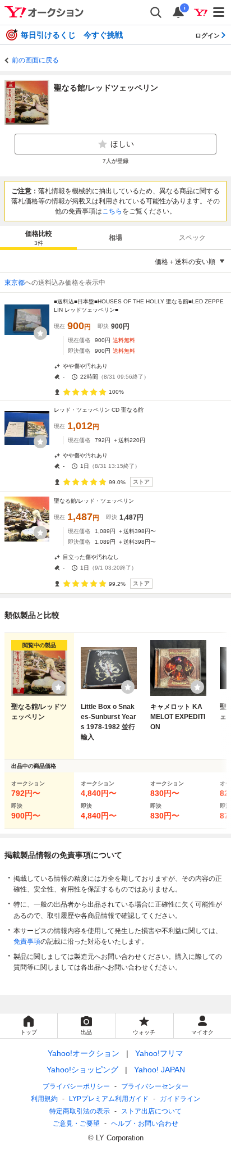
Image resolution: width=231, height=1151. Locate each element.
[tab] (38, 237)
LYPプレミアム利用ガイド (109, 1099)
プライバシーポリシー (76, 1086)
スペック (192, 238)
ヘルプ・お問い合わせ (144, 1123)
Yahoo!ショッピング (82, 1069)
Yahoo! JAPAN (159, 1069)
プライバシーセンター (154, 1086)
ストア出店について (151, 1111)
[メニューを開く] (219, 12)
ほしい (122, 143)
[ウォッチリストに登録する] (58, 687)
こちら (112, 211)
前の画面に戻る (35, 60)
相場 (115, 238)
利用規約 (44, 1099)
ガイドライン (180, 1099)
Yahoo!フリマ (159, 1053)
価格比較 (38, 238)
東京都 (14, 282)
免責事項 (26, 941)
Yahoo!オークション (83, 1053)
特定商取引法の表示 (79, 1111)
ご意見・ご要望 (76, 1123)
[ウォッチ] (40, 333)
